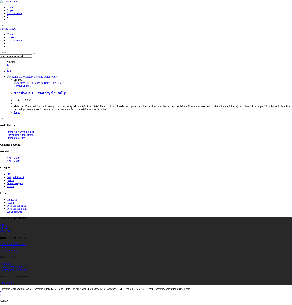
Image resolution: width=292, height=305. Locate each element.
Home (10, 34)
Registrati (12, 199)
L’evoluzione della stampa (21, 134)
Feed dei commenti (17, 208)
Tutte (9, 70)
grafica (10, 180)
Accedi (10, 202)
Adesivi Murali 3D (24, 85)
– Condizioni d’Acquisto (13, 244)
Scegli (17, 112)
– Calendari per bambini (13, 269)
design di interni (15, 177)
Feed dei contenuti (16, 205)
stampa (10, 186)
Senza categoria (15, 183)
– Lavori (4, 228)
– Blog (3, 225)
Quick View (50, 76)
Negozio (11, 37)
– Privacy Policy (9, 247)
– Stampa (5, 263)
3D (8, 174)
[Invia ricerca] (33, 53)
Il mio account (14, 40)
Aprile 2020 (13, 157)
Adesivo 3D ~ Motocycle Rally (40, 93)
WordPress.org (14, 211)
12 (8, 64)
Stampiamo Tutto (16, 137)
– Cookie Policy (8, 250)
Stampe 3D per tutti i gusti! (21, 131)
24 (8, 67)
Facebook (7, 283)
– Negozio (5, 231)
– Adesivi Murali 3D (11, 266)
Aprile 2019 (13, 160)
